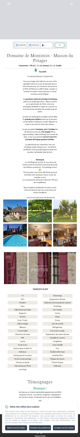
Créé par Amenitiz (40, 436)
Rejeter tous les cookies (16, 428)
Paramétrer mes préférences (40, 428)
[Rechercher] (59, 45)
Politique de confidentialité (32, 423)
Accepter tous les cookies (64, 428)
